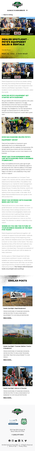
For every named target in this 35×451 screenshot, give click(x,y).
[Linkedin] (19, 441)
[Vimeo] (26, 441)
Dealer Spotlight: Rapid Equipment (14, 308)
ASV (26, 102)
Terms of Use (13, 446)
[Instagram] (13, 441)
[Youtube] (16, 441)
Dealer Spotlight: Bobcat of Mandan (15, 388)
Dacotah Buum (6, 50)
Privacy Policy (23, 446)
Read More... (7, 318)
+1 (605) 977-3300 (17, 435)
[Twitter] (22, 441)
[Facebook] (9, 441)
